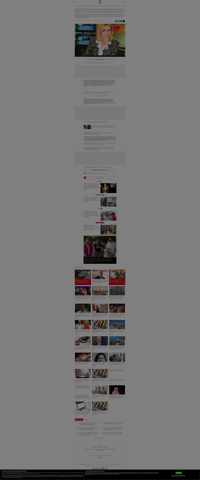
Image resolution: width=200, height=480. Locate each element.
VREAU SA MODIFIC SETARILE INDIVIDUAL (178, 475)
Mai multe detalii (37, 473)
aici (79, 475)
